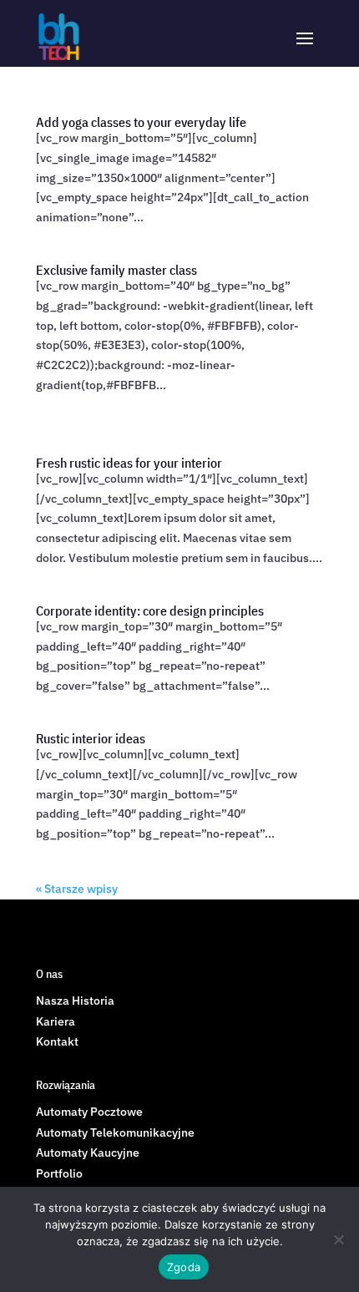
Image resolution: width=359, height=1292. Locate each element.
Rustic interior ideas (90, 738)
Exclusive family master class (116, 269)
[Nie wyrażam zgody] (338, 1239)
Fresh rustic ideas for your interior (129, 462)
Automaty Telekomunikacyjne (115, 1132)
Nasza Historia (75, 1000)
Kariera (55, 1021)
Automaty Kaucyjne (87, 1152)
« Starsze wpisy (77, 888)
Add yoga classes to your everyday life (141, 122)
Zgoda (183, 1267)
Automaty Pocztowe (89, 1111)
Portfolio (59, 1173)
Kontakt (57, 1041)
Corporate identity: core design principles (150, 610)
